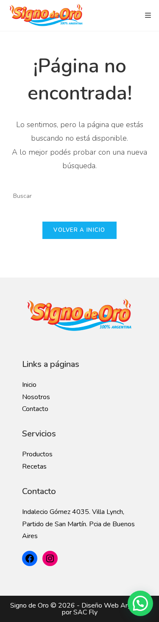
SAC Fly (85, 612)
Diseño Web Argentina (115, 605)
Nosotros (36, 397)
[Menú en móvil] (148, 15)
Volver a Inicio (79, 230)
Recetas (34, 466)
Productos (37, 454)
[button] (140, 603)
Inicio (29, 384)
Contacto (35, 409)
